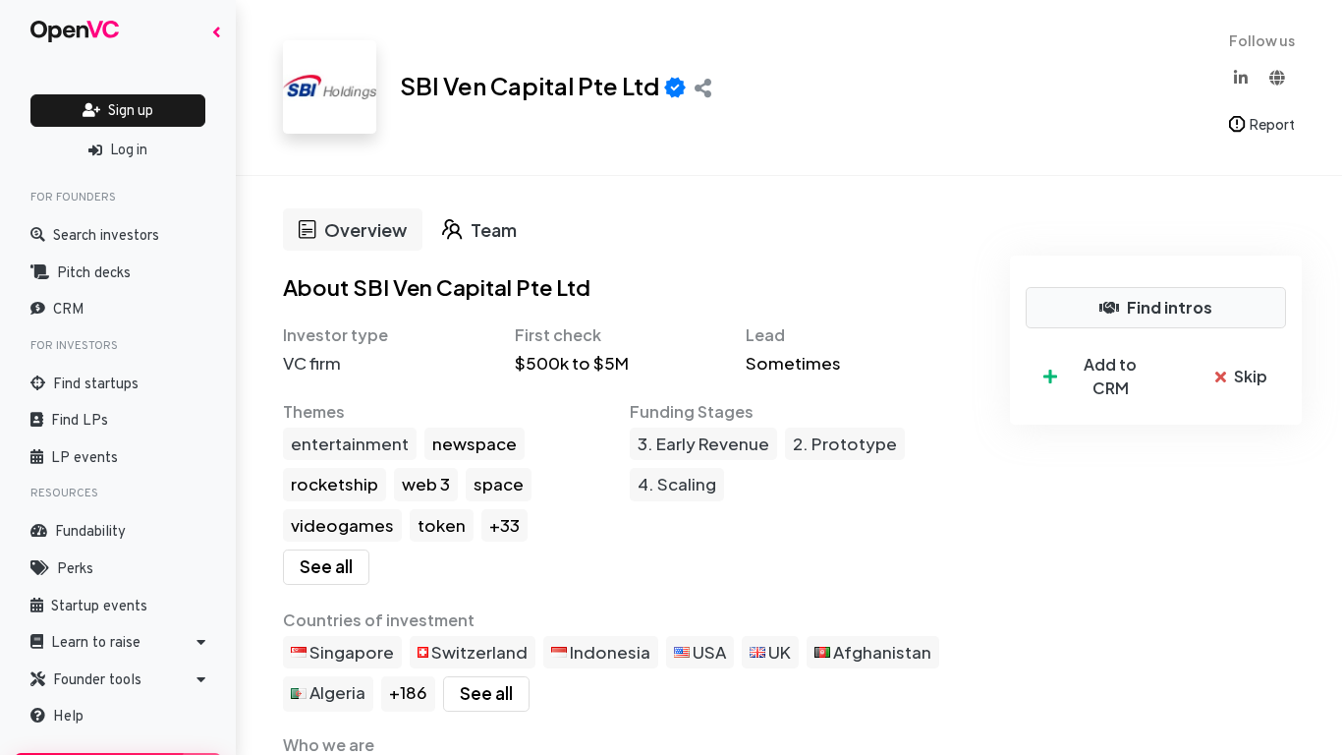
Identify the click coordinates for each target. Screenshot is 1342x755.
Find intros (1169, 307)
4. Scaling (677, 483)
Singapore (350, 652)
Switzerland (478, 652)
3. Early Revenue (703, 443)
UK (778, 652)
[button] (118, 643)
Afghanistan (880, 652)
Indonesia (608, 652)
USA (708, 652)
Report (1272, 124)
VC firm (312, 363)
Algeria (336, 692)
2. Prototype (845, 443)
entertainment (350, 443)
